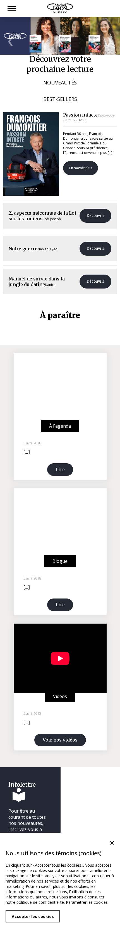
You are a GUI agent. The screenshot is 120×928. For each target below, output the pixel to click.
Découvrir (95, 215)
